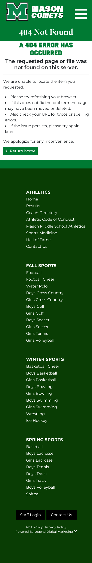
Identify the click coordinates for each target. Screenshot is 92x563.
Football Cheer (40, 279)
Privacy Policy (55, 527)
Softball (33, 494)
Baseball (34, 446)
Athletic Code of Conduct (46, 219)
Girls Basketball (41, 380)
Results (33, 205)
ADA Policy (34, 527)
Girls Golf (34, 313)
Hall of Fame (38, 239)
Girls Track (36, 480)
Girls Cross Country (44, 299)
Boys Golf (35, 306)
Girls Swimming (41, 407)
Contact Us (36, 246)
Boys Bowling (39, 386)
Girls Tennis (37, 333)
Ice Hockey (36, 420)
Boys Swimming (42, 400)
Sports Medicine (41, 233)
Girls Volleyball (40, 340)
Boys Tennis (37, 467)
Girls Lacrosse (39, 460)
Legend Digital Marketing (54, 532)
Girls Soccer (37, 326)
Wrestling (35, 414)
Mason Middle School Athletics (46, 226)
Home (32, 199)
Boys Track (36, 473)
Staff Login (30, 515)
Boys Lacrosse (39, 453)
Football (34, 272)
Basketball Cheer (42, 366)
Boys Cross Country (45, 293)
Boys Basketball (41, 373)
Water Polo (36, 286)
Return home (22, 151)
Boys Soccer (37, 320)
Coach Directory (41, 212)
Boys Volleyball (40, 487)
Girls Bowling (39, 393)
